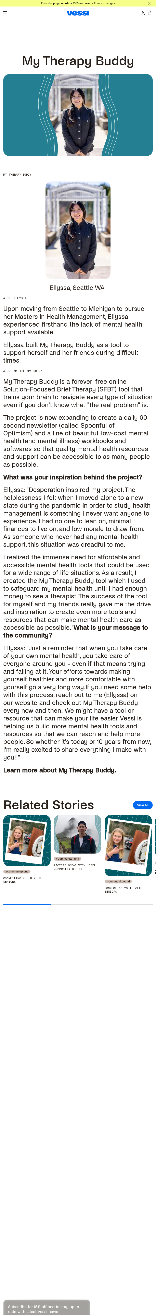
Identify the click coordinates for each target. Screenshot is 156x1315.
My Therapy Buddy (30, 381)
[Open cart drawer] (150, 13)
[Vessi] (78, 13)
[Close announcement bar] (149, 3)
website (26, 703)
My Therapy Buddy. (87, 770)
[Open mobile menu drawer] (5, 13)
